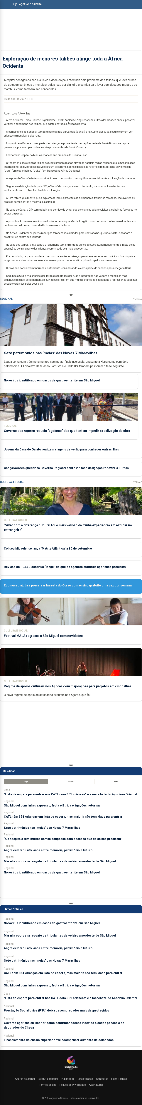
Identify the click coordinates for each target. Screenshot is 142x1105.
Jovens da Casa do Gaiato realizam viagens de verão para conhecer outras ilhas (61, 449)
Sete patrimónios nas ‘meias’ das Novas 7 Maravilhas (50, 353)
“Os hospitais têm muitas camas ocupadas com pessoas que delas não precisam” (63, 839)
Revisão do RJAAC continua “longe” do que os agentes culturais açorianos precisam (65, 567)
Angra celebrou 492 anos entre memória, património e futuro (48, 850)
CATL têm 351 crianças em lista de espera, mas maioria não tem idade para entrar (63, 816)
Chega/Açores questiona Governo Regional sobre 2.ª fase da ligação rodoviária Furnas (66, 468)
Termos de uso (47, 1084)
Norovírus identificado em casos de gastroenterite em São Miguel (52, 380)
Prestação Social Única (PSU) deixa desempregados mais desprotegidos (56, 1010)
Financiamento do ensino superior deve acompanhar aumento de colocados (59, 1040)
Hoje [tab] (26, 781)
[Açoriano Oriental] (71, 1069)
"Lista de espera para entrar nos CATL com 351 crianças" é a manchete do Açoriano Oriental (70, 794)
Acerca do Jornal (25, 1078)
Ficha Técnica (119, 1078)
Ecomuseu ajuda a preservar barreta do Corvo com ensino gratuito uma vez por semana (68, 585)
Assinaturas (96, 1084)
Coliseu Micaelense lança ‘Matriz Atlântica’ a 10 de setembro (48, 548)
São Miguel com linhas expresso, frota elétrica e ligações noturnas (52, 805)
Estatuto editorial (48, 1078)
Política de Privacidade (73, 1084)
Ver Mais (137, 299)
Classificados (85, 1078)
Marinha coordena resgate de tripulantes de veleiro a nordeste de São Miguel (60, 861)
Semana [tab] (71, 781)
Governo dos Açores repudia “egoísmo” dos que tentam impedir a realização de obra (67, 431)
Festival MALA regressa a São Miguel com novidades (43, 636)
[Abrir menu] (5, 4)
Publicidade (68, 1078)
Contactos (102, 1078)
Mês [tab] (116, 781)
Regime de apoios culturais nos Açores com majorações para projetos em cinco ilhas (67, 686)
